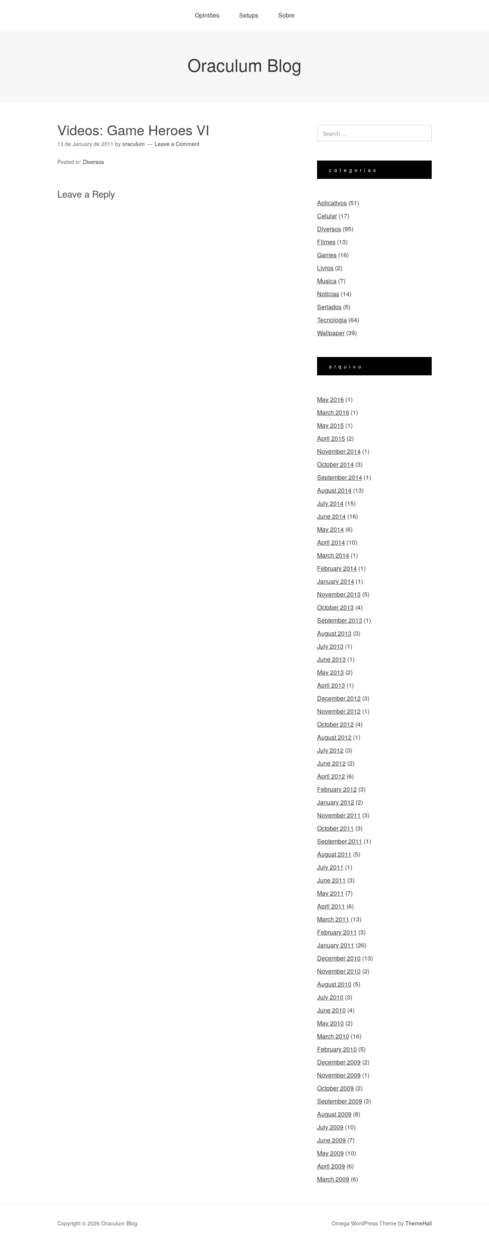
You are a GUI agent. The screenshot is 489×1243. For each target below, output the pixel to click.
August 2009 (334, 1114)
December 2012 (339, 698)
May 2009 (330, 1153)
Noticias (328, 293)
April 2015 (331, 438)
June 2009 (331, 1140)
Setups (248, 15)
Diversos (93, 162)
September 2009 (339, 1101)
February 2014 (337, 568)
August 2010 (334, 984)
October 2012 (335, 724)
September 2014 (339, 477)
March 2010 (333, 1036)
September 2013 (339, 620)
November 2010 (339, 971)
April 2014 (331, 542)
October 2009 (335, 1088)
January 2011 (335, 945)
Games (327, 254)
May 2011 (330, 893)
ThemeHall (418, 1223)
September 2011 (339, 841)
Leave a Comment (177, 144)
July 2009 (330, 1127)
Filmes (326, 241)
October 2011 (335, 828)
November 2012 (339, 711)
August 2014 (334, 490)
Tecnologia (332, 319)
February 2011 (337, 932)
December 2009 (339, 1062)
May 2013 (330, 672)
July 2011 (330, 867)
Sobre (286, 15)
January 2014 (335, 581)
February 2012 (337, 789)
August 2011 (334, 854)
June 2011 (331, 880)
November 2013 (339, 594)
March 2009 (333, 1179)
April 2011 (331, 906)
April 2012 (331, 776)
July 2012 (330, 750)
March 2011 (333, 919)
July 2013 (330, 646)
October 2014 (335, 464)
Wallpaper (331, 332)
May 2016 (330, 399)
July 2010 (330, 997)
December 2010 (339, 958)
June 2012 (331, 763)
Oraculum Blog (244, 64)
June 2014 (331, 516)
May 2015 (330, 425)
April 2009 (331, 1166)
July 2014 (330, 503)
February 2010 (337, 1049)
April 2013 (331, 685)
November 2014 (339, 451)
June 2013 (331, 659)
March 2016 (333, 412)
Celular (327, 215)
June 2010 (331, 1010)
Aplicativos (332, 202)
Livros (325, 267)
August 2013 (334, 633)
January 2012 (335, 802)
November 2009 (339, 1075)
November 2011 (339, 815)
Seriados (329, 306)
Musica (327, 280)
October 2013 (335, 607)
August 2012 (334, 737)
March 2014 (333, 555)
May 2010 (330, 1023)
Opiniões (207, 15)
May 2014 (330, 529)
